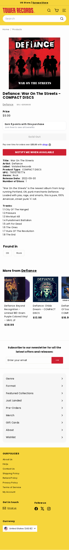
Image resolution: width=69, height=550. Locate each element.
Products (17, 29)
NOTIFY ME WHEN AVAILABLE (34, 152)
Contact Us (9, 468)
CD (7, 253)
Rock (19, 253)
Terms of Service (12, 487)
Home (6, 29)
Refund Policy (10, 477)
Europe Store (40, 2)
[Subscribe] (57, 360)
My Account (9, 491)
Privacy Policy (10, 482)
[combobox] (34, 18)
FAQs (5, 464)
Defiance (8, 104)
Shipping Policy (11, 473)
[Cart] (56, 10)
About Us (8, 459)
